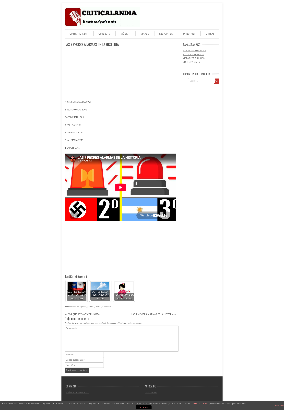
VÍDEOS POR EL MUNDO (194, 58)
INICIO (91, 306)
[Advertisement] (120, 74)
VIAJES (145, 33)
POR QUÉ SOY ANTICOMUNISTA (82, 314)
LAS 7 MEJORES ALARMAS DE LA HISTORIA (153, 314)
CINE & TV (104, 33)
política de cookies (200, 403)
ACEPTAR (144, 407)
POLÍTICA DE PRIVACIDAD (77, 392)
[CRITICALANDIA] (102, 26)
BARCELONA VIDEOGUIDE (194, 50)
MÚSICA (125, 33)
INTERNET (189, 33)
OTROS (210, 33)
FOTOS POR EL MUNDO (193, 54)
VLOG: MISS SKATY (191, 62)
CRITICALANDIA (79, 33)
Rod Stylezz (81, 306)
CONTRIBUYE (151, 392)
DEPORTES (166, 33)
